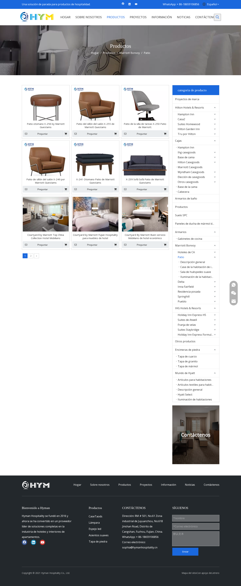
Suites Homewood (189, 124)
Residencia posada (189, 291)
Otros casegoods (188, 182)
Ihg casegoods (187, 152)
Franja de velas (187, 325)
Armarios (180, 232)
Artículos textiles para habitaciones (198, 385)
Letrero (215, 573)
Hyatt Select (185, 394)
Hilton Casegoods (189, 162)
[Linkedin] (130, 4)
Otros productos (185, 341)
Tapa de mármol (188, 366)
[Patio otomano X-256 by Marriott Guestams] (46, 108)
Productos (181, 207)
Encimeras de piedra (187, 350)
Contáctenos (211, 484)
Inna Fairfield (186, 286)
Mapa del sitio (189, 573)
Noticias (190, 484)
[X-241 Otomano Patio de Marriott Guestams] (95, 164)
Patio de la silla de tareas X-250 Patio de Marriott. (145, 125)
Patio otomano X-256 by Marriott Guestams (46, 125)
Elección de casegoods (191, 177)
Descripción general (192, 262)
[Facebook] (123, 4)
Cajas (178, 141)
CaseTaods (95, 516)
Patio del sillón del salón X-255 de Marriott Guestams (95, 125)
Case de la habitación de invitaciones (199, 267)
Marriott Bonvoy (185, 245)
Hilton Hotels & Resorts (189, 107)
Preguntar (42, 134)
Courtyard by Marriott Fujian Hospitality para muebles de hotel (95, 236)
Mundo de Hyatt (185, 373)
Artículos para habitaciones (194, 380)
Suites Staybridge (188, 330)
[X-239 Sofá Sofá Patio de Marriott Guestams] (145, 164)
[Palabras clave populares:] (217, 17)
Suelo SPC (181, 215)
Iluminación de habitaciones (195, 399)
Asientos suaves (99, 535)
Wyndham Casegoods (191, 172)
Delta (181, 282)
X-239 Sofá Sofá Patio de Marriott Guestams (145, 181)
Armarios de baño (186, 198)
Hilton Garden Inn (189, 129)
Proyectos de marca (187, 99)
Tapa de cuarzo (187, 356)
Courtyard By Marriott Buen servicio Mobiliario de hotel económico (145, 236)
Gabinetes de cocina (190, 239)
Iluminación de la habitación (197, 277)
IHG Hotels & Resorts (188, 308)
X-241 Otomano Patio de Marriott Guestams (95, 181)
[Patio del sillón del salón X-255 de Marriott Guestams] (95, 108)
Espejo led (95, 529)
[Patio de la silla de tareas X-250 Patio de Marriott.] (145, 108)
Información (168, 484)
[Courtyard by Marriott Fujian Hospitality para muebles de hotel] (95, 213)
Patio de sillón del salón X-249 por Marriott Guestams (45, 181)
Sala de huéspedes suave (195, 272)
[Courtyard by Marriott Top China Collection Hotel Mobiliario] (46, 213)
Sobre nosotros (100, 484)
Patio (181, 257)
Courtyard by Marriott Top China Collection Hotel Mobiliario (45, 236)
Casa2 (181, 119)
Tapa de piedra (98, 541)
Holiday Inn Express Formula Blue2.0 (198, 334)
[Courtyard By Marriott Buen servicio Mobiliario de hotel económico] (145, 213)
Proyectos (146, 484)
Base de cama (186, 157)
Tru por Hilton (187, 134)
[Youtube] (136, 4)
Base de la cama (187, 187)
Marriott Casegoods (190, 167)
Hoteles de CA (186, 252)
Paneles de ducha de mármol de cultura (197, 223)
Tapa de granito (188, 361)
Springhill (184, 296)
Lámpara (94, 522)
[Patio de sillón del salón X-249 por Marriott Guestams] (46, 164)
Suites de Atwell (187, 320)
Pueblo (182, 301)
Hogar (77, 484)
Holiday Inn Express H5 (192, 315)
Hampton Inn (186, 114)
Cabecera (183, 192)
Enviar (185, 551)
